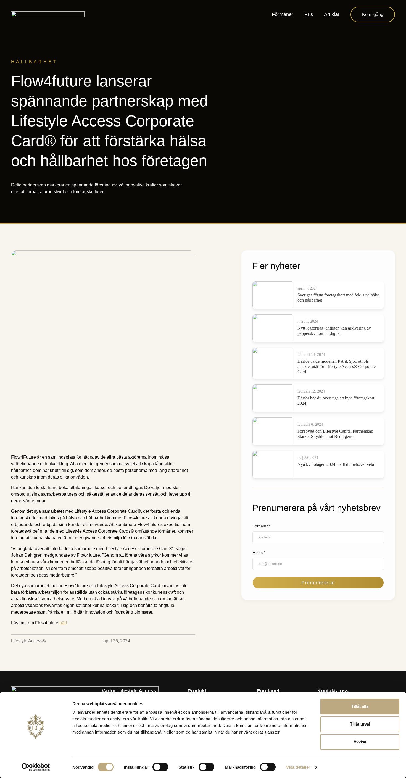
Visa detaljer (298, 767)
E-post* (258, 552)
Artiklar (331, 14)
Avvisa (360, 741)
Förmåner (282, 14)
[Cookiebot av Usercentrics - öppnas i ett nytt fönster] (36, 767)
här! (63, 623)
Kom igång (372, 14)
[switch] (160, 767)
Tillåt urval (360, 724)
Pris (308, 14)
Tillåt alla (359, 706)
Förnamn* (261, 526)
